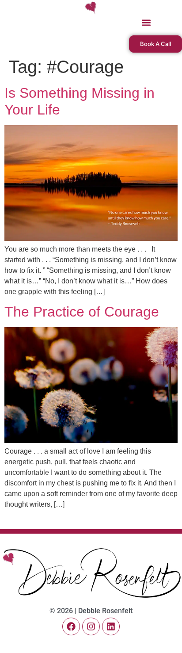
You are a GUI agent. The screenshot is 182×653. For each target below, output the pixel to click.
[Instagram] (91, 626)
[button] (146, 22)
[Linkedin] (111, 626)
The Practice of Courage (81, 312)
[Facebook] (71, 626)
